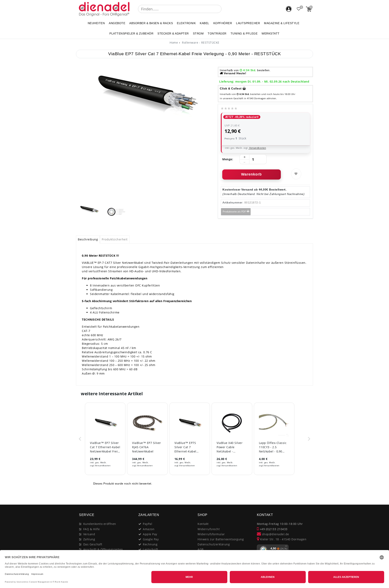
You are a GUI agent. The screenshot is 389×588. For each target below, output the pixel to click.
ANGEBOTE (117, 23)
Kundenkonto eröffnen (99, 524)
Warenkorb (251, 174)
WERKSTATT (271, 33)
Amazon (148, 529)
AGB (201, 549)
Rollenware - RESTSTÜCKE (200, 42)
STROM (198, 33)
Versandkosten (257, 147)
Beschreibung (88, 239)
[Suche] (224, 9)
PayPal (147, 524)
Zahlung (89, 539)
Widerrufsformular (211, 534)
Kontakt (203, 524)
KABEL (204, 23)
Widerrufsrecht (209, 529)
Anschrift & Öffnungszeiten (103, 549)
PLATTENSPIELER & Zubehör (131, 33)
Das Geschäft (92, 544)
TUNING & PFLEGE (244, 33)
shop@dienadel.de (275, 534)
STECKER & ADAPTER (173, 33)
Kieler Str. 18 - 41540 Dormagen (282, 539)
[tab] (88, 239)
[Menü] (286, 547)
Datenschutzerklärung (214, 544)
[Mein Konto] (288, 9)
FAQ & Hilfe (91, 529)
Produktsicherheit (115, 239)
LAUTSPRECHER (248, 23)
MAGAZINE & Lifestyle (281, 23)
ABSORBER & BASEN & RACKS (151, 23)
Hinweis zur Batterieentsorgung (221, 539)
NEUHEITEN (96, 23)
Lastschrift (150, 549)
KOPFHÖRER (222, 23)
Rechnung (150, 544)
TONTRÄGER (217, 33)
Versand (89, 534)
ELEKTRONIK (186, 23)
